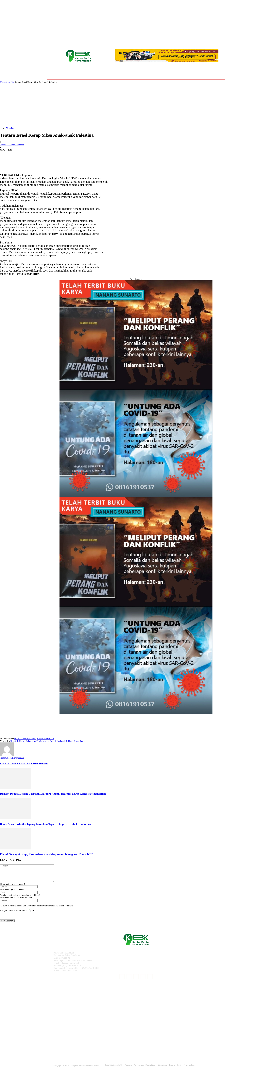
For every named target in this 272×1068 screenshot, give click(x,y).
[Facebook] (4, 154)
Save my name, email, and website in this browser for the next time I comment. (38, 905)
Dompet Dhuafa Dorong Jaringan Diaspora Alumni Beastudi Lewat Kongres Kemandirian (53, 793)
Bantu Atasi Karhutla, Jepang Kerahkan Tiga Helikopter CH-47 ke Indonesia (45, 824)
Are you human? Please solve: (14, 910)
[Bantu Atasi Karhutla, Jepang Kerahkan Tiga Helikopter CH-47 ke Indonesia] (15, 818)
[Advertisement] (136, 105)
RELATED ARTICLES (11, 763)
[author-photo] (7, 755)
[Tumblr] (143, 976)
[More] (45, 154)
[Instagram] (129, 976)
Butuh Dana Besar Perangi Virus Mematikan (34, 738)
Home (3, 82)
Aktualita (10, 82)
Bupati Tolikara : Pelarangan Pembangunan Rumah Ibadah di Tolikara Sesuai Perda (47, 741)
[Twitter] (15, 154)
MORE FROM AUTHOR (35, 763)
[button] (218, 72)
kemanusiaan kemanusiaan (12, 144)
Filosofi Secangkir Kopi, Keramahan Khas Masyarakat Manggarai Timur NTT (46, 854)
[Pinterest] (25, 154)
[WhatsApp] (35, 154)
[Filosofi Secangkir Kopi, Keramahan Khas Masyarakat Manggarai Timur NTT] (15, 848)
